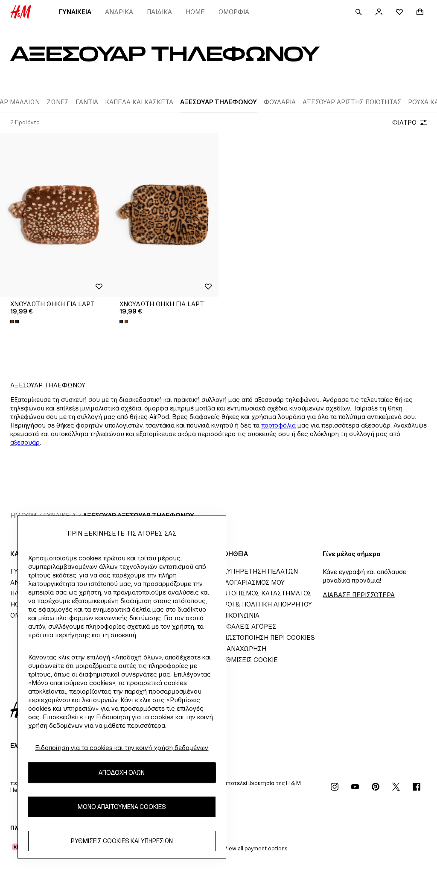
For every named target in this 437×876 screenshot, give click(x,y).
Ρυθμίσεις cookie (248, 659)
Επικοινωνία (238, 615)
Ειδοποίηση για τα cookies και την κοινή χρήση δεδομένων (121, 747)
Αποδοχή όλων (122, 772)
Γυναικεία (74, 11)
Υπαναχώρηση (242, 648)
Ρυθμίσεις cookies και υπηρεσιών (122, 840)
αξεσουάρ (25, 442)
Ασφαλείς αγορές (247, 626)
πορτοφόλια (278, 425)
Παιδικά (159, 11)
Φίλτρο (404, 122)
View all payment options (255, 848)
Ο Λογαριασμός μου (251, 582)
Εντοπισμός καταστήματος (265, 593)
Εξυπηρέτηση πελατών (258, 571)
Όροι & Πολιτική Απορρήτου (265, 604)
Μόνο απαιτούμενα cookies (122, 806)
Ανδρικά (119, 11)
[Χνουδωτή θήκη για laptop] (54, 215)
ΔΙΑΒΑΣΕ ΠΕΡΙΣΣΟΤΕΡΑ (359, 594)
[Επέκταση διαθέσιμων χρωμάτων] (15, 321)
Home (195, 11)
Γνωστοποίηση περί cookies (266, 637)
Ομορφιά (233, 11)
